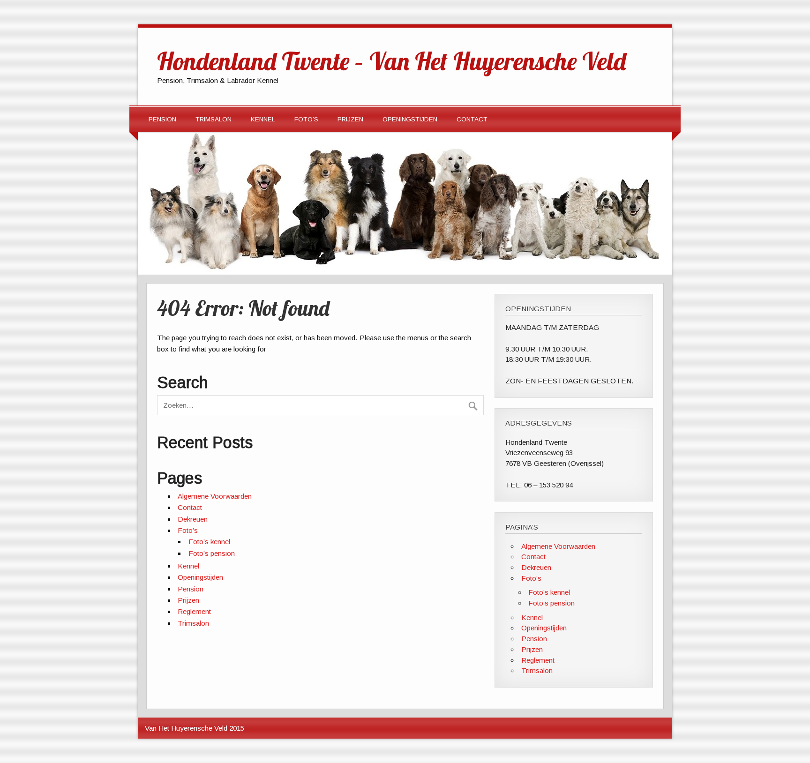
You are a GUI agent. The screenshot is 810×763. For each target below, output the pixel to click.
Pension (162, 119)
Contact (472, 119)
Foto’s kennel (209, 542)
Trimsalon (213, 119)
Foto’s (306, 119)
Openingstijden (409, 119)
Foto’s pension (211, 553)
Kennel (263, 119)
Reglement (194, 611)
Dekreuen (193, 519)
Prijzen (350, 119)
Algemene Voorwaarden (215, 496)
